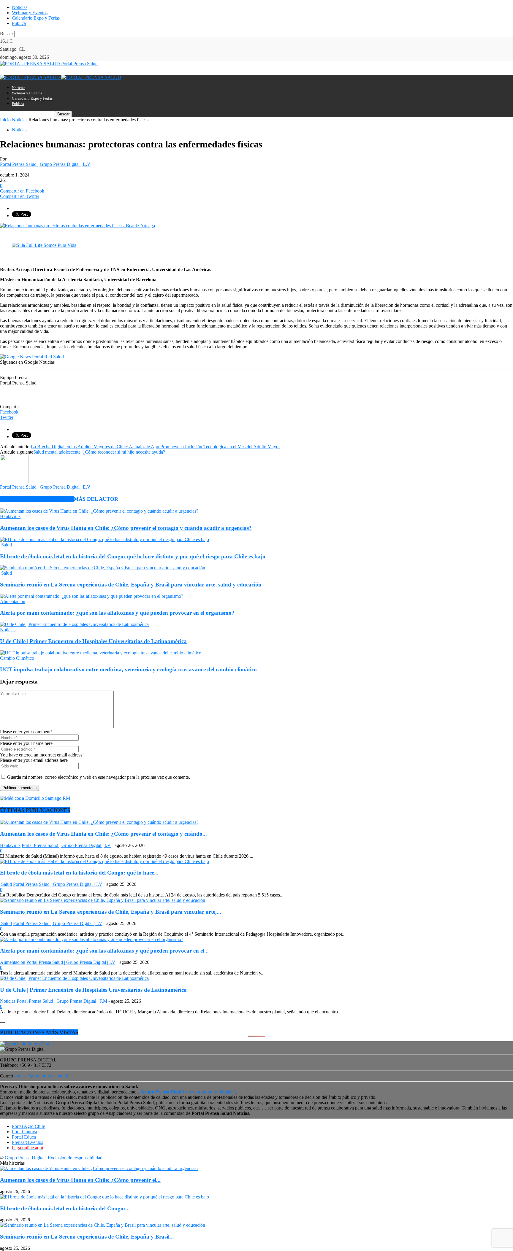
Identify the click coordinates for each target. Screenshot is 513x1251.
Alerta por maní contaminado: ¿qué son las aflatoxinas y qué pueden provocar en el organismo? (117, 613)
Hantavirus (10, 516)
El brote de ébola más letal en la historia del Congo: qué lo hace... (79, 872)
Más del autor (96, 499)
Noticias (19, 7)
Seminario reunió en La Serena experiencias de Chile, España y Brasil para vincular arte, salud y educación (131, 584)
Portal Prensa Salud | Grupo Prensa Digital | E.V (45, 164)
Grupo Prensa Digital (25, 1157)
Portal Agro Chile (28, 1126)
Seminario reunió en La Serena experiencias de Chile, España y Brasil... (87, 1236)
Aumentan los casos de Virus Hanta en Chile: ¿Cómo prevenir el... (80, 1180)
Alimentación (12, 601)
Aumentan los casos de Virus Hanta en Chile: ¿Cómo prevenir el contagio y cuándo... (103, 834)
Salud (6, 544)
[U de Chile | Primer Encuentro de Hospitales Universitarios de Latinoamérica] (74, 624)
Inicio (5, 119)
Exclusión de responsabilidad (75, 1157)
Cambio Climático (17, 658)
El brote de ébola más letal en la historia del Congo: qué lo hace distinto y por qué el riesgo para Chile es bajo (132, 556)
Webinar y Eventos (30, 12)
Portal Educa (24, 1136)
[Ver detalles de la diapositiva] (44, 245)
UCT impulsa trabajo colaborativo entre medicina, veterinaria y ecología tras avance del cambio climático (128, 669)
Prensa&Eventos (27, 1142)
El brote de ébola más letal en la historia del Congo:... (65, 1208)
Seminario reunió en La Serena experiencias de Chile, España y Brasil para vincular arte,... (110, 912)
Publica (19, 23)
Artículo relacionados (37, 499)
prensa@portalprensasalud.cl (41, 1075)
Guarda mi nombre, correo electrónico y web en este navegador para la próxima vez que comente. (98, 777)
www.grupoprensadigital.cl (188, 1091)
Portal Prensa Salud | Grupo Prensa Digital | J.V (57, 884)
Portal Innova (24, 1131)
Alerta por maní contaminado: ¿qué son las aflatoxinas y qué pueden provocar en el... (104, 951)
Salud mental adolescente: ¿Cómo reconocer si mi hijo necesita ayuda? (99, 451)
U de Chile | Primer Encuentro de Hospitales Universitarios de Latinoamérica (93, 641)
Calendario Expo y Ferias (36, 17)
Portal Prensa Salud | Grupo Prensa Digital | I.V (66, 845)
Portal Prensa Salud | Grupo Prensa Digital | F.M (62, 1001)
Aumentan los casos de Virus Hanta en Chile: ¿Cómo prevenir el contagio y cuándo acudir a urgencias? (126, 528)
